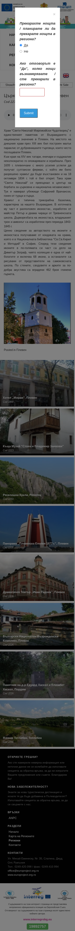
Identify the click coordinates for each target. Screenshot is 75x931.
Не (26, 51)
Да (26, 45)
